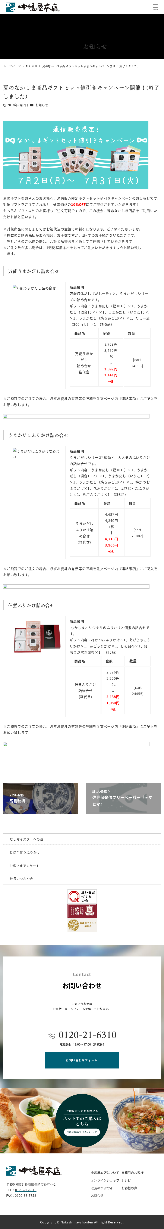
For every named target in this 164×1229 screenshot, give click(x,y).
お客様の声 (129, 1188)
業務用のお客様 (133, 1172)
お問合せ (97, 1195)
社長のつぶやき (21, 878)
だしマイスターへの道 (26, 839)
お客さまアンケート (25, 865)
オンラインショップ (105, 1180)
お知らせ (41, 105)
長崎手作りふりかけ (25, 852)
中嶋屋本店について (105, 1172)
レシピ (126, 1180)
